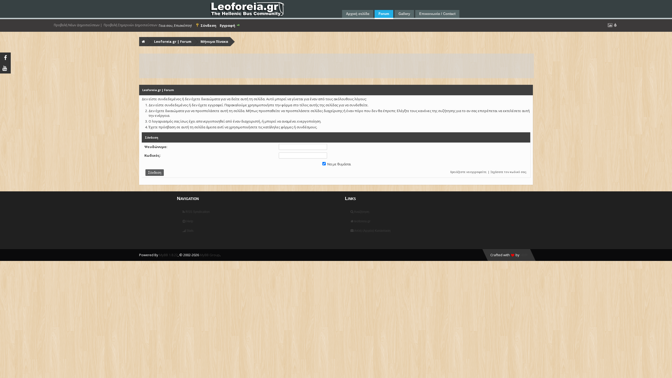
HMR (524, 255)
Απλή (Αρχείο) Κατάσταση (372, 231)
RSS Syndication (197, 212)
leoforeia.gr (361, 221)
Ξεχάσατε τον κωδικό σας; (508, 172)
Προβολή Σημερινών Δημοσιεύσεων (130, 25)
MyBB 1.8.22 (168, 255)
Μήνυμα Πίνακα (214, 41)
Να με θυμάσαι (339, 164)
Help (189, 221)
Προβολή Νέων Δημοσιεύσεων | (78, 25)
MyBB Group (210, 255)
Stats (189, 231)
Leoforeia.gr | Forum (172, 41)
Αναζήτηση (361, 212)
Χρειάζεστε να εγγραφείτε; (468, 172)
